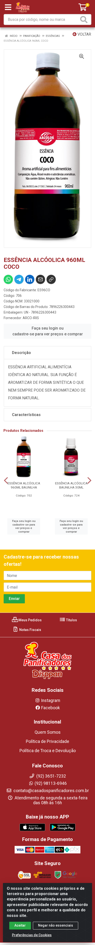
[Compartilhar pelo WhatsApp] (8, 279)
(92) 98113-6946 (51, 783)
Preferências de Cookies (32, 935)
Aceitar (20, 925)
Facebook (50, 707)
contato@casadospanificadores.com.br (50, 790)
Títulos (71, 620)
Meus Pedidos (30, 620)
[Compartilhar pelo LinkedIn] (29, 279)
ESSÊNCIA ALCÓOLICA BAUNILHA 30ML (71, 485)
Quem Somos (48, 732)
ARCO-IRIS (31, 318)
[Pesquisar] (85, 19)
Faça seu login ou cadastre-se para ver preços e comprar (47, 331)
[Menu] (8, 7)
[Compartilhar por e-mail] (40, 279)
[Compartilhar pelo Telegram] (19, 279)
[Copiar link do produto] (51, 279)
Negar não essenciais (55, 925)
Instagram (50, 700)
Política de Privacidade (47, 741)
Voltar (83, 34)
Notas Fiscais (30, 630)
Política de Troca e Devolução (47, 750)
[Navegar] (5, 480)
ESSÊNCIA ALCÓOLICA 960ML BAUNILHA (24, 485)
